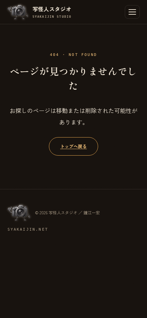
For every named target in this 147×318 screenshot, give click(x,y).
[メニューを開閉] (132, 12)
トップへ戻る (73, 146)
